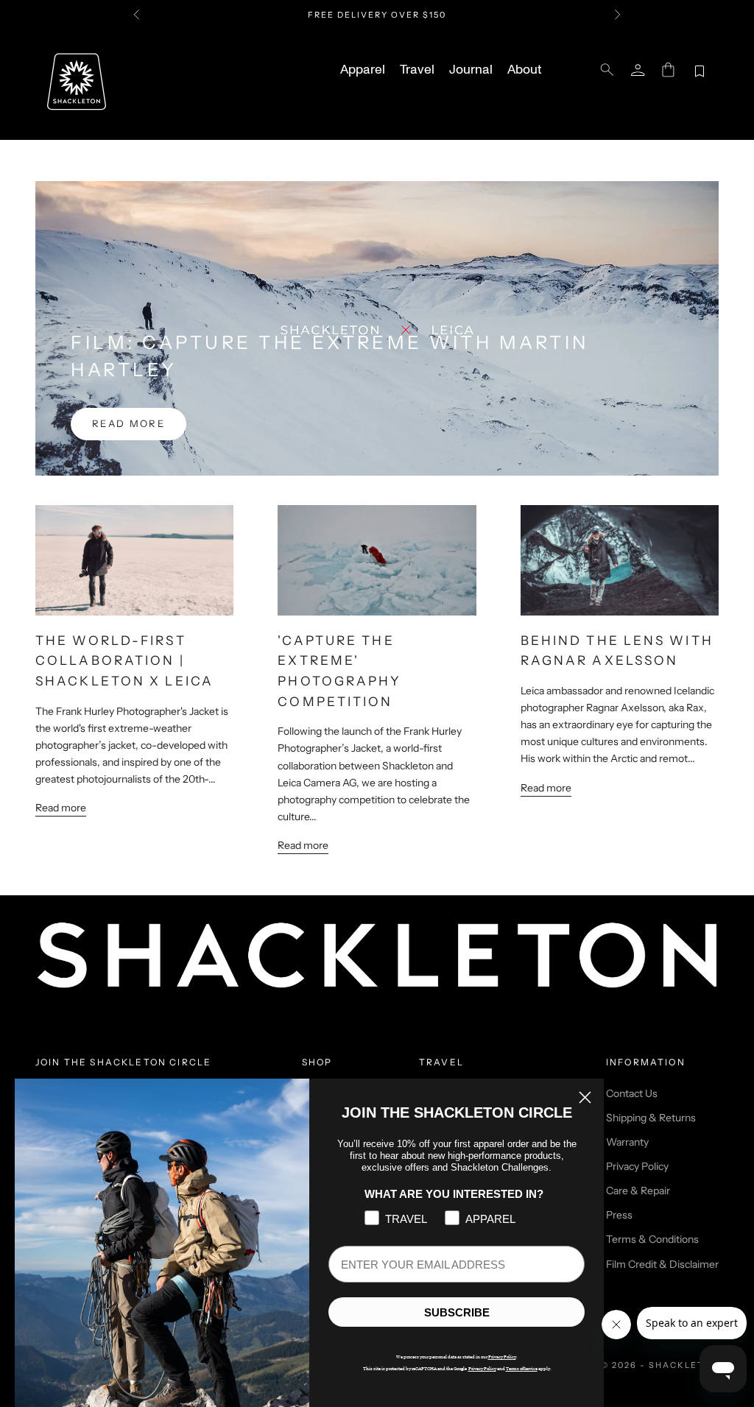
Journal (471, 70)
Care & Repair (638, 1190)
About (524, 70)
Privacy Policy (637, 1166)
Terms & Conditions (652, 1239)
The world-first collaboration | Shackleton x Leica (124, 660)
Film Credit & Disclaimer (662, 1264)
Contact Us (632, 1093)
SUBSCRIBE (457, 1312)
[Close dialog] (585, 1097)
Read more (128, 423)
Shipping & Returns (651, 1117)
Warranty (627, 1142)
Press (619, 1214)
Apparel (362, 70)
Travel (417, 70)
